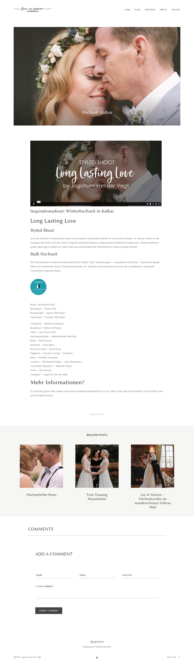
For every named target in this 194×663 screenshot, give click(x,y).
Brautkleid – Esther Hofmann (46, 328)
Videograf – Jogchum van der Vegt (48, 374)
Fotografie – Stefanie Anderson (47, 323)
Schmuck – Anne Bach (42, 345)
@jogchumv (97, 641)
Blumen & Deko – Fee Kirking (45, 349)
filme (137, 10)
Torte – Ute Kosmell (41, 370)
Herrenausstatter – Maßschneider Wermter (53, 336)
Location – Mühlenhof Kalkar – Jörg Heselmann (56, 361)
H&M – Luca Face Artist (43, 332)
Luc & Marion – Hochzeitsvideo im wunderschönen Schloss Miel (152, 477)
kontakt (175, 10)
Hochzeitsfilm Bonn (41, 477)
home (127, 10)
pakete (163, 10)
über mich (150, 10)
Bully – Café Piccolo (41, 340)
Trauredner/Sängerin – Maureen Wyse (51, 366)
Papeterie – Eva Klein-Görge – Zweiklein (51, 353)
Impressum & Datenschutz (97, 646)
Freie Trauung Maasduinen (97, 477)
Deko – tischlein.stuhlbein (44, 357)
